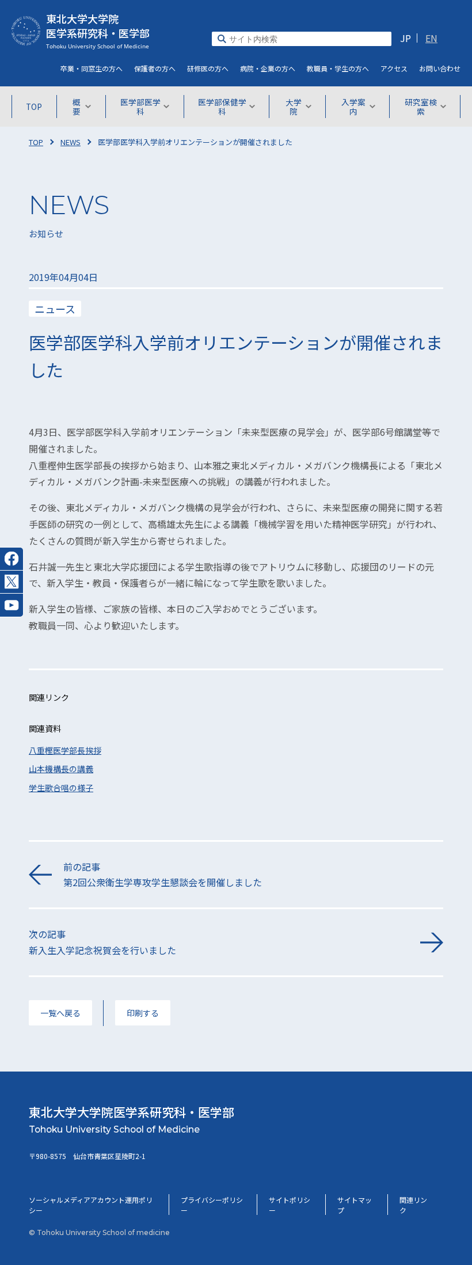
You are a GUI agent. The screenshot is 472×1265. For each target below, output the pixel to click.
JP (405, 38)
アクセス (394, 68)
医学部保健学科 (222, 106)
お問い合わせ (439, 68)
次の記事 (102, 941)
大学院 (294, 106)
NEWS (70, 141)
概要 (77, 106)
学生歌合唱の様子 (61, 787)
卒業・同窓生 (91, 68)
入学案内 (353, 106)
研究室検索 (421, 106)
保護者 (155, 68)
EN (431, 38)
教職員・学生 (338, 68)
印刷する (143, 1013)
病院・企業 (267, 68)
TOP (34, 106)
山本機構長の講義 (61, 768)
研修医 (208, 68)
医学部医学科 (140, 106)
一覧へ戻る (60, 1013)
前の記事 (162, 874)
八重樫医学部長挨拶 (65, 750)
